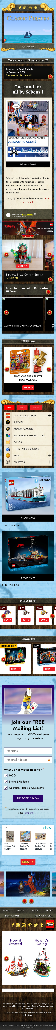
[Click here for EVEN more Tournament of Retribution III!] (48, 292)
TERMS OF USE (11, 915)
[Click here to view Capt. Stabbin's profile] (8, 215)
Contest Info (12, 277)
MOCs (22, 407)
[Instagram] (25, 8)
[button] (24, 237)
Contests (19, 462)
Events (18, 442)
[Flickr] (30, 8)
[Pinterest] (35, 8)
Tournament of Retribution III (19, 75)
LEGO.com (28, 639)
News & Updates (19, 781)
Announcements (23, 429)
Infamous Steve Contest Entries (24, 274)
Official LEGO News (25, 415)
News (9, 407)
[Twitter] (36, 925)
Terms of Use (30, 812)
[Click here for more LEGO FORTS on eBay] (28, 862)
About (17, 455)
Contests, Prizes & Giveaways (26, 788)
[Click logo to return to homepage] (28, 22)
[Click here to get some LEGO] (28, 497)
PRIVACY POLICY (44, 915)
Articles (36, 407)
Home (6, 910)
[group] (28, 228)
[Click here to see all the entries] (50, 280)
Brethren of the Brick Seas (30, 435)
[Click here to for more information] (28, 365)
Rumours (19, 422)
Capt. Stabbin (26, 69)
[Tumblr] (42, 925)
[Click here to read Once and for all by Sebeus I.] (50, 77)
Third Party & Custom (26, 448)
